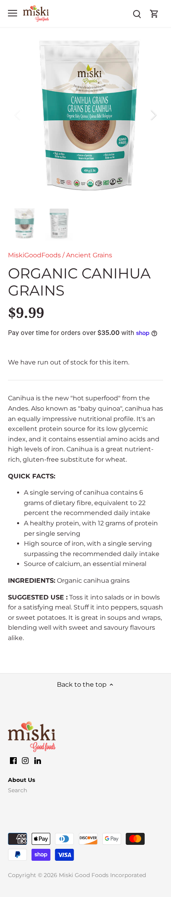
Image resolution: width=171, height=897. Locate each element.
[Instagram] (25, 760)
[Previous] (18, 115)
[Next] (153, 115)
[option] (85, 114)
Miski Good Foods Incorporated (102, 875)
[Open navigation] (12, 13)
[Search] (137, 13)
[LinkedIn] (37, 760)
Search (17, 790)
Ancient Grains (89, 255)
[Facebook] (13, 760)
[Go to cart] (154, 13)
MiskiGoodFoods (34, 255)
